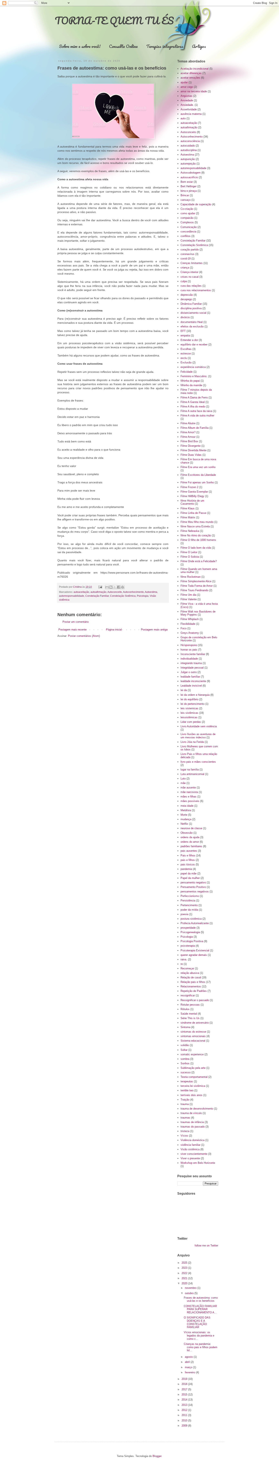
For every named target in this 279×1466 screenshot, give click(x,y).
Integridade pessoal (192, 667)
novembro (191, 1287)
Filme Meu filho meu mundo (197, 521)
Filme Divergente (191, 445)
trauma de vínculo (191, 1113)
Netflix (184, 823)
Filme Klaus (188, 508)
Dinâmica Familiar (191, 303)
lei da (184, 690)
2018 (185, 1384)
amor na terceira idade (194, 91)
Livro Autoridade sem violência (199, 726)
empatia (185, 335)
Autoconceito (114, 592)
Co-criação (187, 208)
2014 (185, 1399)
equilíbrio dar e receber (194, 344)
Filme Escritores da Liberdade (198, 474)
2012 (185, 1410)
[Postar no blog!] (111, 587)
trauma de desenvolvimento (197, 1108)
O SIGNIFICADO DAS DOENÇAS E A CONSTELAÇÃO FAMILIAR (197, 1322)
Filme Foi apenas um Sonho (197, 482)
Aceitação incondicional (195, 68)
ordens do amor (190, 841)
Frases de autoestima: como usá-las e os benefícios (201, 1299)
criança (185, 267)
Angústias (186, 95)
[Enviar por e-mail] (107, 587)
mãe (183, 783)
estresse (186, 353)
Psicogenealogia (190, 932)
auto (183, 118)
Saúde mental (189, 1013)
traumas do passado (193, 1126)
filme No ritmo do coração (196, 535)
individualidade (189, 658)
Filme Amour (188, 436)
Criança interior (189, 272)
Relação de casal (191, 977)
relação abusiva (190, 972)
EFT (183, 331)
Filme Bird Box (189, 441)
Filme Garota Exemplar (194, 491)
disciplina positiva (191, 308)
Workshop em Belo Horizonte (198, 1162)
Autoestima (151, 592)
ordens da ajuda (190, 837)
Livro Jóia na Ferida (192, 741)
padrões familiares (191, 846)
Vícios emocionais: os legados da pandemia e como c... (199, 1335)
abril (188, 1361)
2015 (185, 1394)
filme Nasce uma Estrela (195, 526)
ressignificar (188, 995)
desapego (186, 299)
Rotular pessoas (190, 1004)
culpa (184, 281)
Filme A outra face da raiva (196, 411)
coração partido (190, 249)
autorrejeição (188, 163)
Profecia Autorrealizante (195, 923)
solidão (185, 1045)
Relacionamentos (191, 986)
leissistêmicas (189, 717)
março (189, 1367)
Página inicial (114, 629)
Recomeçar (187, 968)
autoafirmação (98, 592)
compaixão (187, 217)
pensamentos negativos (195, 891)
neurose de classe (191, 828)
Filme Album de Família (195, 427)
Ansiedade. (187, 104)
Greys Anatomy (190, 632)
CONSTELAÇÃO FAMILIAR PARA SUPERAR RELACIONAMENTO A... (200, 1309)
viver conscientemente (194, 1153)
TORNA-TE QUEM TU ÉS (114, 20)
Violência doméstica (192, 1140)
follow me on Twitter (206, 1245)
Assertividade (189, 109)
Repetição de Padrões (194, 990)
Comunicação (189, 227)
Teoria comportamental (194, 1076)
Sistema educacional (193, 1040)
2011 (185, 1415)
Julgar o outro (189, 672)
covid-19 (186, 258)
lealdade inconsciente (193, 681)
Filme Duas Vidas (191, 454)
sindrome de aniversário (195, 1022)
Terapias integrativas (164, 46)
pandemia (186, 869)
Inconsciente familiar (193, 654)
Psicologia (142, 595)
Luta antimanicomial (192, 774)
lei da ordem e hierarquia (195, 694)
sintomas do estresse (193, 1031)
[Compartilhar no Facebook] (119, 587)
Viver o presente (190, 1158)
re (182, 963)
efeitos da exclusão (192, 326)
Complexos (187, 222)
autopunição (188, 159)
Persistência (188, 900)
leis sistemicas (189, 708)
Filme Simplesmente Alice (196, 581)
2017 (185, 1389)
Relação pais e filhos (193, 981)
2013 (185, 1404)
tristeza (185, 1131)
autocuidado (188, 145)
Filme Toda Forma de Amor (197, 585)
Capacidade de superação (196, 204)
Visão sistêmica (190, 1149)
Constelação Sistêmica (123, 595)
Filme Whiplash (190, 619)
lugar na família (190, 769)
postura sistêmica (191, 918)
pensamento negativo (193, 882)
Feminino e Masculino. (194, 376)
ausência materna (191, 113)
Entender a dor (189, 340)
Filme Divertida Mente (193, 450)
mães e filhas (188, 796)
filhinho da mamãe (191, 385)
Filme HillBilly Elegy (192, 496)
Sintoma (185, 1027)
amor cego (187, 86)
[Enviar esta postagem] (100, 586)
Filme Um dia (188, 594)
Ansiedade (187, 100)
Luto (183, 778)
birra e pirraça (189, 190)
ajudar (184, 82)
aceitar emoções (190, 77)
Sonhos (185, 1063)
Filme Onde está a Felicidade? (199, 561)
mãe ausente (188, 787)
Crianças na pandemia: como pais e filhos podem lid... (200, 1347)
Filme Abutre (188, 423)
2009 (185, 1425)
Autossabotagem (191, 172)
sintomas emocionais (193, 1036)
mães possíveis (190, 801)
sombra (185, 1058)
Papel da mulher (190, 878)
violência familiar (190, 1144)
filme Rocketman (191, 576)
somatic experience (192, 1054)
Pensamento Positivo (193, 887)
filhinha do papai (190, 380)
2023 (185, 1267)
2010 (185, 1420)
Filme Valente (189, 599)
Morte (184, 814)
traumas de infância (192, 1122)
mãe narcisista (189, 792)
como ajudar (188, 213)
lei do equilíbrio (189, 699)
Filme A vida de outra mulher (197, 415)
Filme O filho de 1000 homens (198, 539)
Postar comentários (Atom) (84, 635)
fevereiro (190, 1372)
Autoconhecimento (133, 592)
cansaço (186, 199)
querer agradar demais (194, 954)
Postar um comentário (75, 621)
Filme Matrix (188, 517)
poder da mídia (189, 909)
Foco (183, 628)
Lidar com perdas (191, 721)
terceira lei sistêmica (193, 1085)
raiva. (184, 959)
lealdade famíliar (190, 676)
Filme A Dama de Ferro (194, 397)
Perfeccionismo (190, 896)
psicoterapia (188, 945)
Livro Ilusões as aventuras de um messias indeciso (198, 736)
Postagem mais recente (72, 629)
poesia (184, 914)
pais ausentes (189, 850)
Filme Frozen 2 (189, 487)
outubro (189, 1293)
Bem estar (187, 181)
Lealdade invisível (191, 685)
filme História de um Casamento (192, 502)
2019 (185, 1378)
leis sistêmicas (189, 712)
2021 (185, 1278)
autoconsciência (190, 141)
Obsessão (187, 832)
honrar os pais (189, 649)
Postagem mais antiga (154, 629)
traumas (185, 1117)
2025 (185, 1262)
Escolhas (186, 349)
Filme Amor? (188, 432)
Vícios (184, 1135)
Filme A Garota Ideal (193, 402)
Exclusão (186, 362)
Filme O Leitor (189, 552)
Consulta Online (123, 46)
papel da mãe (188, 873)
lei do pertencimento (192, 703)
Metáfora (186, 810)
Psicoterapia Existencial (195, 950)
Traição (185, 1099)
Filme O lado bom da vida (196, 547)
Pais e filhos (188, 855)
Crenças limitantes (192, 263)
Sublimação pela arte (193, 1067)
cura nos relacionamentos (196, 290)
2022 (185, 1273)
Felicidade (187, 371)
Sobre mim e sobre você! (79, 46)
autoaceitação (81, 592)
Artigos (199, 46)
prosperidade (188, 927)
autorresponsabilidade (71, 595)
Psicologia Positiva (192, 941)
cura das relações (191, 285)
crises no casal (190, 276)
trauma (185, 1104)
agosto (189, 1356)
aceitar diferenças (191, 73)
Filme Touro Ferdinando (194, 590)
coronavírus (187, 254)
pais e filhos (188, 860)
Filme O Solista (190, 556)
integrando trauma (191, 663)
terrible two (187, 1090)
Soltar (184, 1049)
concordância (188, 231)
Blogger (157, 1456)
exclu (184, 358)
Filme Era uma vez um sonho (198, 467)
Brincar (185, 195)
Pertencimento (189, 905)
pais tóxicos (188, 864)
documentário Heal (192, 322)
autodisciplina (189, 150)
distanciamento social (193, 312)
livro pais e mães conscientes (198, 761)
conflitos (186, 236)
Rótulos (185, 1009)
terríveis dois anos (191, 1095)
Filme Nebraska (190, 530)
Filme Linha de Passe (193, 512)
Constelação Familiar (97, 595)
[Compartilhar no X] (115, 587)
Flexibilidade (188, 623)
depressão (187, 294)
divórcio (185, 317)
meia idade (187, 805)
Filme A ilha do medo (193, 406)
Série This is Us (190, 1018)
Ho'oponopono (189, 645)
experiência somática (193, 367)
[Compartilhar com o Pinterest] (123, 587)
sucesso (186, 1072)
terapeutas (187, 1081)
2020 (185, 1283)
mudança (186, 819)
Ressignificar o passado (195, 1000)
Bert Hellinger (188, 186)
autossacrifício (189, 177)
